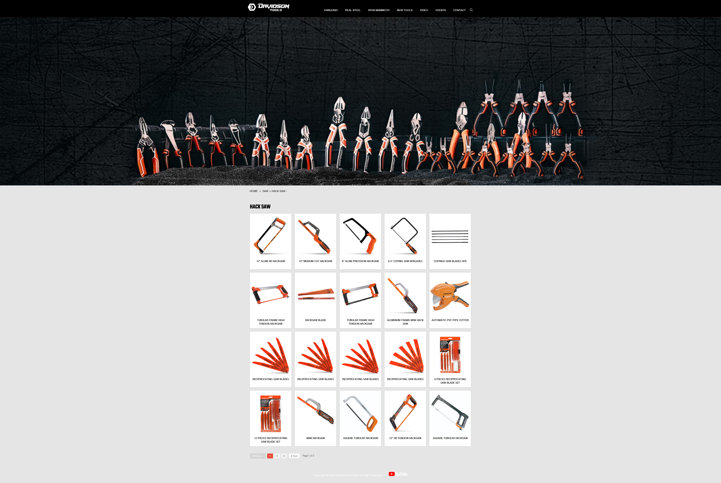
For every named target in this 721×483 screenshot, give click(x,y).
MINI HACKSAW (315, 438)
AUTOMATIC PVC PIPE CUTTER (450, 320)
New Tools (405, 10)
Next (294, 456)
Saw (265, 191)
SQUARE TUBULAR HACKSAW (360, 438)
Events (441, 10)
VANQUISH (331, 10)
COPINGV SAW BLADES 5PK (450, 261)
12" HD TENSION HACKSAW (405, 438)
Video (424, 10)
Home (254, 191)
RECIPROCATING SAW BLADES (271, 379)
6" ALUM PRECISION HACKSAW (360, 261)
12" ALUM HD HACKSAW (270, 261)
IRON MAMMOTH (378, 10)
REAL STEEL (353, 10)
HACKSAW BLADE (315, 320)
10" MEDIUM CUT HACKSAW (315, 261)
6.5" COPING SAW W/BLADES (405, 261)
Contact (459, 10)
